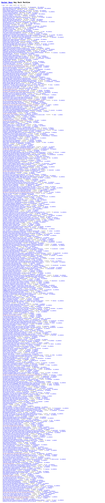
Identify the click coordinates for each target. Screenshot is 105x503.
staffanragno (45, 377)
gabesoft (29, 185)
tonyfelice (50, 485)
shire (38, 120)
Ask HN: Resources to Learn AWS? (11, 86)
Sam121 (35, 477)
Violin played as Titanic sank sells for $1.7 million (17, 216)
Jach (39, 311)
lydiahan (41, 48)
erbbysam (43, 50)
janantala (42, 434)
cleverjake (38, 332)
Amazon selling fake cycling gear (11, 82)
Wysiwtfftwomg (6, 24)
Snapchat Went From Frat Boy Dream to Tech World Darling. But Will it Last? (22, 334)
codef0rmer (37, 373)
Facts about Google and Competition (12, 32)
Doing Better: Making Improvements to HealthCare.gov (17, 78)
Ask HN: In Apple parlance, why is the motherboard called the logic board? (22, 192)
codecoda (40, 399)
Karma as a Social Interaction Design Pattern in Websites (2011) (20, 369)
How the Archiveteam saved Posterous (12, 101)
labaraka (32, 82)
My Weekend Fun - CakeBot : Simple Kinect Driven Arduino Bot (18, 286)
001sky (41, 78)
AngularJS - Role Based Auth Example (12, 131)
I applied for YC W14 (8, 119)
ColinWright (55, 248)
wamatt (40, 282)
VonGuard (34, 106)
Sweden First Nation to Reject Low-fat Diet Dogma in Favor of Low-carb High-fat (24, 212)
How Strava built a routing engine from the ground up (17, 272)
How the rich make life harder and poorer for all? (16, 399)
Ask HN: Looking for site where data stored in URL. (16, 453)
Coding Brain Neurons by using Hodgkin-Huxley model (16, 490)
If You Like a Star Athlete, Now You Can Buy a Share (16, 426)
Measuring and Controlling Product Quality (14, 367)
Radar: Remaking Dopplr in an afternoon (13, 319)
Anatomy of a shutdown (8, 144)
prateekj (38, 107)
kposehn (40, 90)
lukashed (53, 255)
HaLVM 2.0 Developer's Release (10, 370)
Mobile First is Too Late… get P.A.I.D (13, 336)
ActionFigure (51, 241)
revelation (23, 117)
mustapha (32, 140)
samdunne (25, 14)
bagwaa (25, 173)
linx (20, 302)
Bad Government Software (9, 95)
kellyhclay (28, 29)
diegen (26, 412)
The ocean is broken (8, 30)
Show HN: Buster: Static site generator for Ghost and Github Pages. (20, 183)
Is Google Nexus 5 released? (10, 136)
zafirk (37, 155)
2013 (11, 5)
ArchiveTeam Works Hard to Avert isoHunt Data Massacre (17, 189)
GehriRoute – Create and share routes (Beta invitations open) (19, 92)
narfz (37, 416)
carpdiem (42, 17)
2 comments (36, 42)
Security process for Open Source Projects (14, 66)
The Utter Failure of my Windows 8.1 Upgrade (14, 93)
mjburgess (40, 392)
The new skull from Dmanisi (10, 68)
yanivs (28, 357)
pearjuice (24, 53)
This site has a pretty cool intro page (13, 422)
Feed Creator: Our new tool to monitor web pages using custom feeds (20, 393)
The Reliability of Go (8, 22)
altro (51, 409)
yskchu (47, 414)
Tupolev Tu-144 (6, 60)
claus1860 (53, 413)
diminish (45, 362)
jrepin (35, 181)
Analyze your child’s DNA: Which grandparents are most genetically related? (22, 322)
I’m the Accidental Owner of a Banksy (12, 13)
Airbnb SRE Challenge (8, 415)
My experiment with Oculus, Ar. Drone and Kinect (15, 167)
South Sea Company (7, 145)
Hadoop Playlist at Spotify (10, 443)
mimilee (38, 213)
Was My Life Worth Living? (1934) (11, 23)
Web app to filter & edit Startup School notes (15, 220)
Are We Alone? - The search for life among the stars (16, 239)
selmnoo (25, 115)
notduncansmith (46, 496)
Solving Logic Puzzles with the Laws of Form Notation (17, 493)
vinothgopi (50, 432)
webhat (50, 384)
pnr (32, 452)
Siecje (29, 210)
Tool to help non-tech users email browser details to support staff (20, 485)
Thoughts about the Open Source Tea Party (13, 181)
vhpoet (27, 296)
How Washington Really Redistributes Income (14, 61)
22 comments (31, 53)
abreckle (47, 188)
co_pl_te (33, 16)
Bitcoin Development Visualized (11, 159)
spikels (36, 109)
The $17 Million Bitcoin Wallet (11, 380)
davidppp (53, 308)
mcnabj (47, 450)
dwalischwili (40, 390)
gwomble (24, 119)
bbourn (26, 246)
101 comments (37, 23)
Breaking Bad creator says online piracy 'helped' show (17, 285)
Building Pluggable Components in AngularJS (14, 373)
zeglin (33, 480)
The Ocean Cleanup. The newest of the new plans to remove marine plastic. (22, 215)
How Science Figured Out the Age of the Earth (14, 74)
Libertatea (40, 8)
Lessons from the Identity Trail (11, 344)
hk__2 (36, 93)
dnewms (38, 290)
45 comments (32, 18)
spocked (40, 65)
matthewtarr (35, 336)
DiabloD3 (40, 323)
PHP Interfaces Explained (9, 442)
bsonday (31, 279)
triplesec (32, 47)
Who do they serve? (8, 295)
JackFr (30, 151)
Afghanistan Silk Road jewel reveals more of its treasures (18, 43)
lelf (22, 45)
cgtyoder (53, 34)
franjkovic (44, 11)
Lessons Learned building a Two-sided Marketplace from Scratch (19, 188)
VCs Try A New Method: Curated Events (12, 452)
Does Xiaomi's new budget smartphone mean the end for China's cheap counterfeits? (24, 152)
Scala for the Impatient (9, 337)
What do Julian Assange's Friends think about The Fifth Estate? (19, 287)
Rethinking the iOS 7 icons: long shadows (13, 277)
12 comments (34, 40)
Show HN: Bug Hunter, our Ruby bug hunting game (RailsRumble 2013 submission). (23, 276)
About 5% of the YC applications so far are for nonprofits (18, 486)
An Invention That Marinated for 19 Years (13, 205)
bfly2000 (31, 225)
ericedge (25, 415)
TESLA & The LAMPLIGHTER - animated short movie (15, 199)
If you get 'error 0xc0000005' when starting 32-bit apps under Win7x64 (21, 383)
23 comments (61, 37)
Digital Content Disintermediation (12, 481)
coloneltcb (23, 312)
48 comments (50, 35)
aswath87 (32, 75)
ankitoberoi (40, 358)
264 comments (48, 8)
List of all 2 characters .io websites (13, 249)
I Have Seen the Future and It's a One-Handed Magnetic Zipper (19, 146)
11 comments (51, 43)
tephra (36, 10)
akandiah (22, 60)
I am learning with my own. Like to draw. (14, 477)
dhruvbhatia (48, 369)
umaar (55, 114)
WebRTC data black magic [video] (11, 223)
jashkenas (40, 309)
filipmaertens (49, 81)
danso (49, 217)
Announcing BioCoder (8, 403)
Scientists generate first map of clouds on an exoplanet (17, 214)
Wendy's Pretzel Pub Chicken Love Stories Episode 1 (16, 342)
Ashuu (44, 142)
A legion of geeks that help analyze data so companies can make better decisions (24, 431)
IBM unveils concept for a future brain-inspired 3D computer (18, 196)
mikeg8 (44, 346)
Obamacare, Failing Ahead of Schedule (12, 313)
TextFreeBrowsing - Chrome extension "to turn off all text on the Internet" (22, 459)
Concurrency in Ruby (8, 474)
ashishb (30, 341)
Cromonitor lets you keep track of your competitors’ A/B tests (19, 186)
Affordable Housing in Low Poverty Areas (13, 291)
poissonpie (32, 165)
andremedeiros (56, 276)
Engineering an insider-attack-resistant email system (17, 226)
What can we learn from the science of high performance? (17, 388)
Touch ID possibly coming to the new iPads (14, 222)
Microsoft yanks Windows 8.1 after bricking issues (16, 90)
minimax (53, 267)
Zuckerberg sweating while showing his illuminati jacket (17, 105)
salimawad (28, 236)
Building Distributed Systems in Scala (13, 227)
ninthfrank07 (41, 58)
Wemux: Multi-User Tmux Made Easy (11, 141)
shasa (37, 133)
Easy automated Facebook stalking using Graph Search (16, 204)
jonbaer (51, 230)
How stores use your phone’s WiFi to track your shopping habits (19, 389)
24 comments (53, 148)
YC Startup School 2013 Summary (11, 341)
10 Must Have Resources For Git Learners (13, 444)
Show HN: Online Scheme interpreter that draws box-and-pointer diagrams (21, 233)
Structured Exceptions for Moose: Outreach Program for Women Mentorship (21, 154)
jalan (28, 89)
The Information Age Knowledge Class (12, 264)
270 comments (41, 7)
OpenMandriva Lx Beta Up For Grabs (12, 394)
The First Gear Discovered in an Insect (13, 446)
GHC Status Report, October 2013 (11, 225)
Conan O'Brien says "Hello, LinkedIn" (12, 197)
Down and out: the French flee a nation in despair (16, 281)
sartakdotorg (52, 154)
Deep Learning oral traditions (10, 184)
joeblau (32, 423)
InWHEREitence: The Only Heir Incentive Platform (15, 290)
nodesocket (39, 156)
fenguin (30, 42)
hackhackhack (42, 153)
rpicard (39, 483)
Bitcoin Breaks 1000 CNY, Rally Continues (13, 83)
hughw (26, 112)
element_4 (42, 436)
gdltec (36, 284)
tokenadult (36, 174)
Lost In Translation (8, 451)
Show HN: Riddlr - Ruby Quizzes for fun (13, 198)
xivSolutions (28, 63)
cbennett (44, 97)
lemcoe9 (39, 497)
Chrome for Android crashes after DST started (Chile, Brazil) (19, 182)
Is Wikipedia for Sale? (9, 18)
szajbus (18, 404)
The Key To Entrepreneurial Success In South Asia (16, 358)
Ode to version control (9, 391)
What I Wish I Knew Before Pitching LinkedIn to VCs (16, 48)
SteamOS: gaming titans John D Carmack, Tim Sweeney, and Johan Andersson (22, 327)
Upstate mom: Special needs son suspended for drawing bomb (18, 147)
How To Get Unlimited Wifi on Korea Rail (13, 425)
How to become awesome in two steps (12, 165)
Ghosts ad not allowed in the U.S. (12, 269)
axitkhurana (50, 183)
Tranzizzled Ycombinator (9, 359)
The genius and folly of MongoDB (11, 7)
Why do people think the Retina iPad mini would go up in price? (19, 454)
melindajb (25, 498)
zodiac (51, 233)
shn (52, 420)
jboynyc (38, 158)
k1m (48, 393)
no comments (41, 83)
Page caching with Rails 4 (9, 402)
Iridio (38, 167)
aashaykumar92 (50, 268)
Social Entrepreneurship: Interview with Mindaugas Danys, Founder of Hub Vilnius (24, 382)
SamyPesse (53, 37)
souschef (34, 227)
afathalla (28, 121)
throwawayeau (33, 7)
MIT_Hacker (35, 71)
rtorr (27, 478)
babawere (26, 22)
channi (35, 441)
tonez (55, 130)
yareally (34, 64)
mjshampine (54, 410)
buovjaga (41, 378)
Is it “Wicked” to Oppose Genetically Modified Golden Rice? (18, 127)
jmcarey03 (42, 216)
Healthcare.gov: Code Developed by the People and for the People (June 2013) (23, 245)
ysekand (46, 186)
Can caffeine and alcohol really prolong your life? (16, 282)
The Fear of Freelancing (9, 173)
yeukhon (40, 342)
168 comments (42, 13)
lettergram (31, 475)
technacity (46, 94)
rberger (46, 206)
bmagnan (28, 136)
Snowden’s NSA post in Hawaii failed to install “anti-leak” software (21, 217)
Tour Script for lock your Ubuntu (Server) (14, 266)
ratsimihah (23, 194)
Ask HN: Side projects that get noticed (13, 171)
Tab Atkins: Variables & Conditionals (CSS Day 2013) (16, 378)
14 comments (52, 49)
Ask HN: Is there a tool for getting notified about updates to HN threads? (22, 374)
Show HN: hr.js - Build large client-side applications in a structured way (22, 37)
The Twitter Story (7, 312)
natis (42, 356)
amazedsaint (32, 274)
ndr (37, 85)
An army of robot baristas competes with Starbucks (16, 111)
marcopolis (43, 164)
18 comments (29, 60)
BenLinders (36, 367)
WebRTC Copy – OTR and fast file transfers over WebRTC (17, 50)
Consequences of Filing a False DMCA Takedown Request (17, 466)
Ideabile (36, 266)
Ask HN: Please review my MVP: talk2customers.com (16, 91)
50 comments (28, 38)
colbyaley (35, 435)
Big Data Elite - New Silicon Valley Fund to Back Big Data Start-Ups (21, 432)
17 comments (42, 76)
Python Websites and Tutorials (10, 247)
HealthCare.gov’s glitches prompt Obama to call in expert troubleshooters (22, 34)
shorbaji (32, 315)
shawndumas (40, 69)
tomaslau (56, 382)
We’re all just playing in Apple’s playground (14, 387)
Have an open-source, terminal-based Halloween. (15, 348)
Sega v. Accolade (7, 405)
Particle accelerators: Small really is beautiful (16, 56)
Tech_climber (42, 239)
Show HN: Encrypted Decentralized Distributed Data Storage (18, 421)
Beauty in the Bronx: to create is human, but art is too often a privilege (22, 267)
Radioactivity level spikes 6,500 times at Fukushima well (18, 97)
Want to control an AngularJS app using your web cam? (17, 434)
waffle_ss (47, 333)
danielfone (34, 168)
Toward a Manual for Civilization (11, 47)
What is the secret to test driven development (15, 416)
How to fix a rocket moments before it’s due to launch (17, 494)
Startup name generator (9, 361)
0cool (40, 471)
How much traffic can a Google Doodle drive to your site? (18, 134)
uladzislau (47, 132)
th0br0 (24, 144)
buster (38, 398)
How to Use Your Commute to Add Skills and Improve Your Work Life (20, 414)
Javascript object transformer (10, 185)
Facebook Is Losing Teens (9, 29)
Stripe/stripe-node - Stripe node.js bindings (14, 332)
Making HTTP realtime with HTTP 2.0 (12, 20)
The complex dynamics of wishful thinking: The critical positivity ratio (22, 409)
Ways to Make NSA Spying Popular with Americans (15, 73)
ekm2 (32, 264)
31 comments (39, 47)
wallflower (28, 59)
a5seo (41, 466)
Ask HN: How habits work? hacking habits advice (15, 120)
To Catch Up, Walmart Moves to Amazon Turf (14, 150)
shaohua (48, 440)
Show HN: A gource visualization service (13, 488)
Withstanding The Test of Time (10, 473)
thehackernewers (41, 381)
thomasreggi (42, 453)
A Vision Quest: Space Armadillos (11, 467)
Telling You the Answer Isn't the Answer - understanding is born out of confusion (24, 253)
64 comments (40, 27)
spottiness (56, 212)
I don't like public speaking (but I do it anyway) (16, 495)
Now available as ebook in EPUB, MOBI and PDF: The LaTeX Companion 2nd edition (23, 176)
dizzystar (53, 334)
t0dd (31, 23)
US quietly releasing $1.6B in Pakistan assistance (16, 234)
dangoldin (43, 35)
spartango (28, 350)
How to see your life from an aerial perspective (15, 390)
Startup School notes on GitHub (11, 42)
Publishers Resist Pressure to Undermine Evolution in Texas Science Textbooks (23, 52)
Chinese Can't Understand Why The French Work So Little (17, 292)
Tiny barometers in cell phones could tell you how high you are (19, 128)
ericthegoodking (45, 148)
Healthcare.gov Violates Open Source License (14, 103)
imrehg (48, 372)
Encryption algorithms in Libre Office (13, 137)
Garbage (41, 226)
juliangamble (35, 62)
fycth (50, 383)
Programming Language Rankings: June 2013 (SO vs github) (17, 331)
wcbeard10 (37, 103)
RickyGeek (34, 249)
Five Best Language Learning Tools (12, 271)
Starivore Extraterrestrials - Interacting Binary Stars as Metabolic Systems (23, 260)
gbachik (36, 195)
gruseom (48, 455)
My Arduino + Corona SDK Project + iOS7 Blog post (16, 328)
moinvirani (55, 430)
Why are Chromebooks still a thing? (12, 70)
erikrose (39, 348)
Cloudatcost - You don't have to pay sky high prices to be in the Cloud (21, 84)
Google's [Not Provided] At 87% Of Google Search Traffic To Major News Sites (23, 354)
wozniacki (43, 292)
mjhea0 (29, 247)
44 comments (41, 64)
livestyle (36, 484)
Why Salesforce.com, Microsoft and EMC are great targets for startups (21, 241)
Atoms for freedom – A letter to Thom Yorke (14, 406)
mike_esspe (38, 44)
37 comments (30, 28)
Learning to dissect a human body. (12, 162)
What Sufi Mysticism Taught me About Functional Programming (18, 491)
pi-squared (26, 391)
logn (34, 301)
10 (18, 5)
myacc (51, 84)
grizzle (24, 474)
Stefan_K (55, 176)
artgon (32, 131)
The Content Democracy (8, 463)
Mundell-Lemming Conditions (10, 350)
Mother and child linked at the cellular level (15, 237)
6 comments (48, 58)
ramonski (45, 240)
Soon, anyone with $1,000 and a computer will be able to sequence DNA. (21, 230)
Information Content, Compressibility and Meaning (16, 311)
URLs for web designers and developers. (13, 480)
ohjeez (26, 18)
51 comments (52, 11)
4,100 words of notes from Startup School (13, 435)
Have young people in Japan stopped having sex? (15, 8)
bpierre (33, 20)
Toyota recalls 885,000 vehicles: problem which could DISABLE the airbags (22, 258)
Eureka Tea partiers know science (11, 151)
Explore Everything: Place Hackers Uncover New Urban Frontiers (19, 333)
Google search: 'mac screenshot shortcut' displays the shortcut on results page (24, 114)
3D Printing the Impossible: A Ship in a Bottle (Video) (17, 318)
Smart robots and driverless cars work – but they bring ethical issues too (22, 308)
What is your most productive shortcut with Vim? (15, 69)
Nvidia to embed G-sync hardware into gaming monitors (17, 177)
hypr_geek (46, 235)
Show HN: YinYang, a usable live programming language (17, 21)
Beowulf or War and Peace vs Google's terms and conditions (18, 395)
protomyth (42, 72)
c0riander (34, 13)
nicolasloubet (45, 310)
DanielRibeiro (46, 135)
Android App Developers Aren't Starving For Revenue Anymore (18, 362)
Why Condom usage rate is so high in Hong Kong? (15, 213)
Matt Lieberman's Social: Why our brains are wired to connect (19, 326)
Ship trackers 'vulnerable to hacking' (13, 363)
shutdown (40, 234)
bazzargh (26, 116)
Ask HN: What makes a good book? (11, 475)
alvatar (29, 371)
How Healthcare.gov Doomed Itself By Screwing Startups (17, 428)
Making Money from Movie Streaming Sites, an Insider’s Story (18, 142)
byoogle (44, 486)
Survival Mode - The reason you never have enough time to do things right (22, 320)
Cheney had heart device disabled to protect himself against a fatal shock (22, 255)
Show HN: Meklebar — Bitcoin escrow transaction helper (17, 79)
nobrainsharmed (43, 493)
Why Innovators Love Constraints (11, 419)
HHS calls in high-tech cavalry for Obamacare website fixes (18, 193)
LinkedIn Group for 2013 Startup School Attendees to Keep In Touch (20, 440)
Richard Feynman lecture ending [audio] (13, 208)
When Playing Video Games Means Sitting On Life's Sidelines (18, 175)
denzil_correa (43, 285)
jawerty (49, 104)
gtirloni (31, 344)
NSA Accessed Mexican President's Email (13, 179)
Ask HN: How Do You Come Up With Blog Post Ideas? (16, 497)
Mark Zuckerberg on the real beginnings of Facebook (16, 471)
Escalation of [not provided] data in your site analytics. (18, 377)
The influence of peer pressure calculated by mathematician (18, 166)
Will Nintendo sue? (8, 53)
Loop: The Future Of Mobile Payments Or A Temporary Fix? (17, 228)
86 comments (49, 31)
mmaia (45, 182)
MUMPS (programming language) (10, 299)
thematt (32, 200)
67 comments (39, 32)
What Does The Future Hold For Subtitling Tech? (15, 381)
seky (54, 187)
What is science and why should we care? (13, 411)
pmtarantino (35, 179)
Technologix (45, 134)
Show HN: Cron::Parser (8, 353)
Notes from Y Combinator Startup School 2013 (14, 284)
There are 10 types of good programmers (13, 71)
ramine (52, 343)
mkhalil (34, 424)
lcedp (29, 12)
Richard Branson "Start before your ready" (14, 484)
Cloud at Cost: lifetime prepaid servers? (13, 259)
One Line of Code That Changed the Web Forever (15, 250)
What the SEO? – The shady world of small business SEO (17, 35)
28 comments (43, 71)
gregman (35, 277)
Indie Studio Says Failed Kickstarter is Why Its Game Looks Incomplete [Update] (24, 500)
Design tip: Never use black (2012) (12, 16)
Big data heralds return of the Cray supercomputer (16, 307)
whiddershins (46, 375)
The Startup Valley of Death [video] (12, 423)
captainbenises (36, 319)
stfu (24, 30)
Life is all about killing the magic (12, 76)
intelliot (44, 238)
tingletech (26, 347)
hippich (51, 218)
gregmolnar (28, 402)
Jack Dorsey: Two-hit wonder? (10, 349)
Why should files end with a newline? (12, 476)
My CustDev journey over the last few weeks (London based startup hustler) (22, 413)
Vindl (33, 208)
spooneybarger (36, 444)
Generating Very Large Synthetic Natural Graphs (15, 278)
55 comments (49, 17)
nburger (40, 111)
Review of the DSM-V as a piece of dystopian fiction (16, 17)
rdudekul (24, 295)
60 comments (50, 41)
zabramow (44, 96)
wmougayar (43, 418)
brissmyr (36, 257)
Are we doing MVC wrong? (9, 63)
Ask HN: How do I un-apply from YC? (12, 315)
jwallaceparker (47, 492)
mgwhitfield (37, 460)
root (3, 5)
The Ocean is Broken (8, 14)
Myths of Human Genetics (9, 116)
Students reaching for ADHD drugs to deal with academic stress (19, 132)
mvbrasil (40, 429)
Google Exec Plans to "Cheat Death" (12, 200)
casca (40, 204)
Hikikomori (5, 123)
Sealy (35, 83)
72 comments (31, 9)
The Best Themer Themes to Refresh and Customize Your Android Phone (20, 379)
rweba (39, 56)
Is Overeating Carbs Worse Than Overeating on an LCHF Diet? (18, 375)
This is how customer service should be (13, 424)
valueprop (40, 91)
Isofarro (22, 24)
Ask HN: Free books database (10, 113)
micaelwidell (34, 76)
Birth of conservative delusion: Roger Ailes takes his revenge (19, 206)
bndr (43, 31)
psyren (34, 425)
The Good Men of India (8, 115)
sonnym (34, 488)
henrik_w (43, 388)
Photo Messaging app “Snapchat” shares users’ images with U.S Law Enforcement (23, 300)
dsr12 (46, 128)
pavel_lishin (27, 126)
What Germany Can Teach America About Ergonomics (15, 398)
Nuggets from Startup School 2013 (11, 75)
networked (19, 123)
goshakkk (43, 79)
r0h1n (33, 19)
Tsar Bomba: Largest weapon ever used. (13, 106)
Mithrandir (33, 101)
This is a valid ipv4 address (10, 12)
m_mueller (39, 472)
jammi (32, 317)
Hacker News (7, 2)
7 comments (49, 79)
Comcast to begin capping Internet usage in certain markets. (18, 163)
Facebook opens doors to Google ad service (14, 195)
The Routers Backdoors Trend (10, 236)
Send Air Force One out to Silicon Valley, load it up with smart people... (22, 420)
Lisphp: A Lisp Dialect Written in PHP (13, 64)
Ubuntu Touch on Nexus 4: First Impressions (14, 207)
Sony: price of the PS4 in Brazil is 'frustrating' (16, 429)
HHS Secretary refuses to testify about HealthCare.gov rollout (19, 321)
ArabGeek (55, 244)
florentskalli (57, 408)
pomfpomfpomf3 (43, 189)
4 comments (38, 75)
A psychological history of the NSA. (12, 243)
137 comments (43, 10)
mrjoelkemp (30, 329)
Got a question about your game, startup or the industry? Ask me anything (22, 343)
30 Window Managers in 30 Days (10, 27)
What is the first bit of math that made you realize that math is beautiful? (23, 248)
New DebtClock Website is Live (10, 210)
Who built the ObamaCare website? (11, 279)
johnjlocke (24, 451)
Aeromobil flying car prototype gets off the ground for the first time (21, 218)
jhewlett (32, 224)
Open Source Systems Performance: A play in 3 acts (16, 305)
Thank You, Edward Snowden (9, 138)
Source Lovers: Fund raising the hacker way (14, 303)
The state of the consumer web (10, 329)
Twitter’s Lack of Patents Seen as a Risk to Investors (17, 164)
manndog (32, 172)
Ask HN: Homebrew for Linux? (10, 89)
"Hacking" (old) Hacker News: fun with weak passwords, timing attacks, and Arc (23, 261)
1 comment (47, 48)
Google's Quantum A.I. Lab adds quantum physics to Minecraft (18, 202)
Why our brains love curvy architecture (13, 456)
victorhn (52, 110)
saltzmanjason (33, 203)
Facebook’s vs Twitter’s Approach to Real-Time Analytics (17, 356)
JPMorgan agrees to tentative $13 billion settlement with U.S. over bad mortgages (24, 275)
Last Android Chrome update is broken (12, 439)
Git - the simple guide (9, 445)
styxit (30, 54)
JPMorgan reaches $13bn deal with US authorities (15, 462)
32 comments (34, 89)
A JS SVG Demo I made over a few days (12, 317)
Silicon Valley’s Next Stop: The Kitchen (13, 102)
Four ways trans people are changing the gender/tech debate (18, 254)
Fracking (5, 404)
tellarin (57, 152)
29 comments (36, 54)
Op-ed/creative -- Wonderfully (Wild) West (14, 460)
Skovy (26, 325)
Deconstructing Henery (8, 347)
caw (30, 86)
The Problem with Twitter (9, 246)
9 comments (30, 119)
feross (30, 223)
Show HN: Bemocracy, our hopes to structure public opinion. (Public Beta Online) (24, 408)
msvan (22, 38)
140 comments (33, 22)
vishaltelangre (27, 353)
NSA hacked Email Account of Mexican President (15, 107)
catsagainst (21, 143)
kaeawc (32, 197)
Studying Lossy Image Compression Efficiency (14, 39)
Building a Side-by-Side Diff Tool (12, 224)
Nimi (35, 124)
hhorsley (23, 145)
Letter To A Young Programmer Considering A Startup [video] (18, 135)
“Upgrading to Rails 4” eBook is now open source (15, 58)
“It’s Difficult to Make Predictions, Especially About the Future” (20, 455)
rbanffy (43, 214)
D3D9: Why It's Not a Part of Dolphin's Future (15, 339)
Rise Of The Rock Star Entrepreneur (12, 482)
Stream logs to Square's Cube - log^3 (12, 288)
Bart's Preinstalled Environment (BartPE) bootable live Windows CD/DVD (21, 169)
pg (29, 40)
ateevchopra (47, 92)
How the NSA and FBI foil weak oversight (13, 301)
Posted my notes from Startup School (12, 360)
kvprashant (47, 287)
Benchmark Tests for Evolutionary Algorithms (14, 231)
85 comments (29, 24)
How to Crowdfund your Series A (11, 298)
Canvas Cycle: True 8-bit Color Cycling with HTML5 (16, 401)
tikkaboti (45, 491)
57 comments (47, 69)
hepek (38, 199)
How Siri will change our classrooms (12, 172)
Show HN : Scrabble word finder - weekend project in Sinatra (18, 219)
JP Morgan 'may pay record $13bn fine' (13, 330)
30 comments (29, 30)
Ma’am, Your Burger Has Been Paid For (12, 19)
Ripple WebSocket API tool (9, 296)
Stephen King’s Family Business (11, 40)
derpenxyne (48, 289)
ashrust (30, 298)
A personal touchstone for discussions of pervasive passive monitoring (21, 157)
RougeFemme (35, 102)
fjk (36, 61)
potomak (36, 303)
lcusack (48, 80)
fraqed (40, 368)
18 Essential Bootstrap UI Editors (12, 274)
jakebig (34, 422)
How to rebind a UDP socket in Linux (12, 352)
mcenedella (54, 245)
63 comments (40, 16)
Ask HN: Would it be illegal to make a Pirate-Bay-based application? (21, 104)
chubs (48, 364)
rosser (27, 138)
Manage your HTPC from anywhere (11, 54)
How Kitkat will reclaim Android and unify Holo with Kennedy (18, 94)
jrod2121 (37, 99)
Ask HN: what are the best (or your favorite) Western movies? (19, 492)
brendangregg (41, 305)
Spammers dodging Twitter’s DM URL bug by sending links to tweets (20, 289)
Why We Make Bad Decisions (9, 59)
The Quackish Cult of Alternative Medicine (14, 174)
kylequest (55, 261)
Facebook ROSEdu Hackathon (9, 338)
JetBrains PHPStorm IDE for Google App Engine (14, 155)
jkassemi (33, 288)
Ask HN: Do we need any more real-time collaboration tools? (18, 496)
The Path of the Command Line (10, 371)
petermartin (27, 337)
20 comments (55, 92)
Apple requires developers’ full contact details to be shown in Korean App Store (24, 130)
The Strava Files (7, 45)
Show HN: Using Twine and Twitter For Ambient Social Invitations (20, 80)
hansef (37, 55)
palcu (26, 338)
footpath (40, 401)
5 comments (35, 59)
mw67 (42, 105)
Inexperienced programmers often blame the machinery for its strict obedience (23, 265)
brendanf (52, 258)
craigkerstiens (38, 66)
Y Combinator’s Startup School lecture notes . (15, 133)
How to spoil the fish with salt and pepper (14, 257)
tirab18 (37, 387)
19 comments (44, 51)
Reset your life (7, 38)
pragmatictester (29, 437)
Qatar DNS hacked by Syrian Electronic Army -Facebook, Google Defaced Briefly (23, 244)
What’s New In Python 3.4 (9, 9)
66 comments (41, 61)
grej (44, 193)
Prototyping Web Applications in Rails (13, 168)
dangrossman (44, 228)
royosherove (53, 320)
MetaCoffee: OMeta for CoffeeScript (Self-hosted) (16, 309)
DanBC (42, 318)
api (34, 259)
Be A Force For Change (8, 498)
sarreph (45, 43)
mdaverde (37, 51)
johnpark (33, 32)
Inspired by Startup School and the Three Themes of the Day (18, 346)
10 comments (45, 56)
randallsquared (32, 27)
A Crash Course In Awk (8, 28)
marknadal (44, 421)
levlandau (38, 220)
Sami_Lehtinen (35, 137)
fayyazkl (33, 352)
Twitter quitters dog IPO (9, 437)
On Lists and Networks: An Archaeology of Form (15, 158)
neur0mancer (53, 327)
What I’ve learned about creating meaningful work (16, 457)
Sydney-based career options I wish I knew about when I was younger (20, 364)
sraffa (30, 122)
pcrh (31, 162)
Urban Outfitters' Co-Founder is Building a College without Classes (20, 268)
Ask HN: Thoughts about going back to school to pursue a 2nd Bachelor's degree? (24, 100)
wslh (32, 70)
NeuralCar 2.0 (6, 302)
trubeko (47, 501)
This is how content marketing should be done (14, 99)
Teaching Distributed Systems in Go (12, 316)
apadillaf (40, 328)
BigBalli (40, 433)
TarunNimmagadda (27, 463)
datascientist (30, 184)
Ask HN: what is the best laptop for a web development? (17, 148)
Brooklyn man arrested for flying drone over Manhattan (17, 41)
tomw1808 (26, 359)
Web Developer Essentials (9, 412)
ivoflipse (36, 25)
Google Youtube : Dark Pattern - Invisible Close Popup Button (19, 235)
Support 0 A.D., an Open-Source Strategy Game (14, 85)
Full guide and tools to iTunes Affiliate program (16, 433)
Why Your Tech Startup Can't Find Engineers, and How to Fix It (19, 465)
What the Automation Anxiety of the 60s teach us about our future (20, 450)
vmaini (39, 447)
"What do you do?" (7, 194)
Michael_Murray (34, 360)
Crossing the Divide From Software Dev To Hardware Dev (17, 436)
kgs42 (27, 443)
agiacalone (27, 470)
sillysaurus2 (31, 159)
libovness (53, 374)
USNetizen (32, 482)
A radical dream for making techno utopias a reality (16, 368)
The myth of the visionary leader (11, 461)
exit (53, 260)
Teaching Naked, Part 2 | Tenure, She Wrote (14, 124)
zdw (25, 28)
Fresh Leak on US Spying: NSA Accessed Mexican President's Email (20, 81)
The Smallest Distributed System (11, 251)
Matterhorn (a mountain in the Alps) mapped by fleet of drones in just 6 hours (23, 187)
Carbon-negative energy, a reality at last (14, 125)
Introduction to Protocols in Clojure (12, 62)
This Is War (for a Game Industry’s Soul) (13, 297)
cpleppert (55, 52)
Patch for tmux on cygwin (9, 351)
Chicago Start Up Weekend (9, 325)
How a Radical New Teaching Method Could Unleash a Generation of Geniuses (22, 110)
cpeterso (52, 215)
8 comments (46, 73)
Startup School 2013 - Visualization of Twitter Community (18, 310)
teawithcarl (34, 243)
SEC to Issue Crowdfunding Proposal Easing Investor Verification (20, 464)
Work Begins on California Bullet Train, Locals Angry (17, 72)
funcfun (55, 100)
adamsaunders (37, 207)
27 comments (44, 25)
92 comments (36, 29)
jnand (46, 49)
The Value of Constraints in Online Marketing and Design (17, 487)
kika (25, 361)
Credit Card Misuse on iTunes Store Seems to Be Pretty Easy (18, 240)
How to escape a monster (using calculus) (13, 25)
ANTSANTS (38, 339)
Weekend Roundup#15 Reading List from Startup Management (17, 418)
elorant (38, 33)
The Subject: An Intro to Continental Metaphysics (16, 392)
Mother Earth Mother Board (9, 400)
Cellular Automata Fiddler (9, 112)
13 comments (47, 90)
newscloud (39, 73)
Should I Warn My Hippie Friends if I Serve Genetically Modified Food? (21, 384)
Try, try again (6, 229)
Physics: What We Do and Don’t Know (12, 256)
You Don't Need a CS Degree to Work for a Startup (16, 447)
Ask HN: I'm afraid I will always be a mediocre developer (18, 31)
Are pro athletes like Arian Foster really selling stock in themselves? (21, 340)
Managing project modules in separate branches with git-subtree (19, 501)
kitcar (45, 146)
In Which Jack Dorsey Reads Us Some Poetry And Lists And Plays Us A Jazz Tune (23, 430)
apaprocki (43, 41)
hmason (38, 278)
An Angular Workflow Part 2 (10, 478)
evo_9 (55, 500)
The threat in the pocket (9, 470)
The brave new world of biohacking (12, 140)
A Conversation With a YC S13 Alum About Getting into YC (17, 96)
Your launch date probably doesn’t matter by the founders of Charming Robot (22, 410)
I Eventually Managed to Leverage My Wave (13, 441)
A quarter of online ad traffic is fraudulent (14, 33)
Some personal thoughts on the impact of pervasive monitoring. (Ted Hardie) (22, 280)
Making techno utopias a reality (11, 122)
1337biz (40, 281)
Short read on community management (12, 203)
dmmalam (37, 39)
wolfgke (44, 147)
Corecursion (6, 143)
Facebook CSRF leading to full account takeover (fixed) (17, 11)
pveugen (41, 272)
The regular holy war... (9, 126)
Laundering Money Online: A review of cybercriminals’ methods (19, 49)
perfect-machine (47, 254)
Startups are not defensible (10, 121)
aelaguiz (45, 202)
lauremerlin (39, 237)
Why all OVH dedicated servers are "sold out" (14, 44)
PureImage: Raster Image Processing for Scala (14, 55)
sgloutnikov (46, 163)
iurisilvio (34, 439)
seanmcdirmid (44, 21)
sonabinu (40, 307)
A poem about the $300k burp (10, 357)
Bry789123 (51, 340)
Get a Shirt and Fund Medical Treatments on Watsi (16, 483)
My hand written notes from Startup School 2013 (15, 156)
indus (34, 297)
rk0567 (45, 219)
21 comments (36, 63)
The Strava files (7, 117)
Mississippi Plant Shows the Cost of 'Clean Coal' (16, 323)
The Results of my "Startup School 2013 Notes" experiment (18, 238)
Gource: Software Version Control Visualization (15, 161)
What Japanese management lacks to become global (15, 472)
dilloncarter (41, 449)
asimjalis (46, 326)
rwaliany (29, 473)
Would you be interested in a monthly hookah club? (16, 449)
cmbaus (39, 495)
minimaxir (29, 299)
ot (26, 9)
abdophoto (47, 454)
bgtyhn (41, 177)
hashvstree (35, 171)
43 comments (32, 14)
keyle (30, 209)
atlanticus (23, 405)
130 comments (40, 19)
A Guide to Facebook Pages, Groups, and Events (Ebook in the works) (20, 372)
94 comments (35, 12)
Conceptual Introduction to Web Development (14, 51)
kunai (52, 192)
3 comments (43, 55)
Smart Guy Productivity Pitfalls (11, 209)
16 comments (43, 93)
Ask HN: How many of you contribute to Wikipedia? (16, 65)
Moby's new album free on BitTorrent (12, 270)
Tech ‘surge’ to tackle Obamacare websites (14, 109)
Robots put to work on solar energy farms (13, 385)
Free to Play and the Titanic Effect (12, 306)
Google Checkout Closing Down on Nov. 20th (14, 10)
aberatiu (28, 113)
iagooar (34, 198)
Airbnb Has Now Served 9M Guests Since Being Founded (16, 153)
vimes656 (29, 370)
